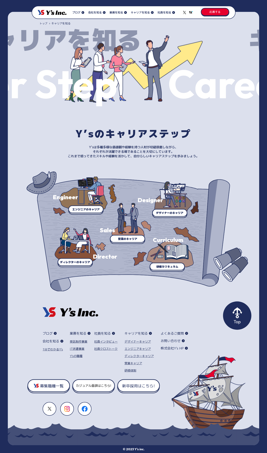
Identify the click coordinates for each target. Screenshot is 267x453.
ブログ (76, 12)
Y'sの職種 (76, 356)
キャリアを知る (140, 12)
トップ (43, 23)
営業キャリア (133, 363)
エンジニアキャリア (138, 349)
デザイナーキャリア (138, 342)
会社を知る (95, 12)
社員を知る (164, 12)
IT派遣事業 (77, 349)
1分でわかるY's (53, 349)
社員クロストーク (106, 349)
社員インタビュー (106, 342)
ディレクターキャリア (139, 356)
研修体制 (130, 370)
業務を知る (116, 12)
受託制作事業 (78, 342)
